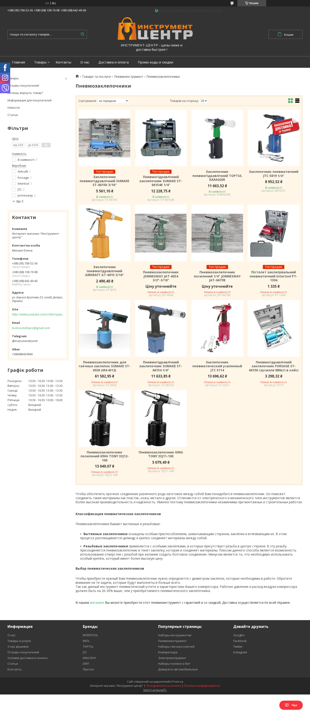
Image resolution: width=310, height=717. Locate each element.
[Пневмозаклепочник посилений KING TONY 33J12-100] (104, 418)
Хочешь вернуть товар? (25, 93)
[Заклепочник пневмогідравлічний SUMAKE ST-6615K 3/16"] (104, 137)
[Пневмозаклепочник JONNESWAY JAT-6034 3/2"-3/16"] (161, 233)
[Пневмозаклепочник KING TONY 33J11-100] (161, 418)
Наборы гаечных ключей (176, 646)
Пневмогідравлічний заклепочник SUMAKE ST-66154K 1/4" (160, 181)
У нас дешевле (18, 646)
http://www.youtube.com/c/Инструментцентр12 (38, 314)
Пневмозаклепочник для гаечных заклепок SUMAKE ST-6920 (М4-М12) (104, 366)
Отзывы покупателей (23, 85)
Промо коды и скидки (155, 62)
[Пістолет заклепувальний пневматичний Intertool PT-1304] (273, 233)
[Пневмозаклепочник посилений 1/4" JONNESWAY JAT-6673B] (217, 233)
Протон (88, 669)
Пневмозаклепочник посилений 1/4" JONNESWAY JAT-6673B (217, 276)
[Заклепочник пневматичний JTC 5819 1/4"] (273, 137)
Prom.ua (177, 682)
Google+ (239, 635)
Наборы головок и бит (174, 664)
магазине (97, 602)
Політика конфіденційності (202, 686)
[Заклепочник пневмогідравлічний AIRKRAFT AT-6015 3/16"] (104, 233)
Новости (13, 108)
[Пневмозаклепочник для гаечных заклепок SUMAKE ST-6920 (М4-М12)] (104, 328)
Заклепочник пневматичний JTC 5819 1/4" (273, 174)
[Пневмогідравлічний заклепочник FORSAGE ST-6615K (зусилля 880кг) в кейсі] (273, 328)
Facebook (240, 641)
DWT (86, 664)
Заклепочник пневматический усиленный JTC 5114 (217, 366)
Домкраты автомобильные (178, 669)
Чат (294, 705)
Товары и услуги (19, 641)
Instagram (240, 652)
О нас (84, 62)
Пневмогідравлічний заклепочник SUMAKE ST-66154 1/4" (160, 366)
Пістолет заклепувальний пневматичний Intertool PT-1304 (274, 276)
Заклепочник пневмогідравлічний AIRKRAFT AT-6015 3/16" (104, 271)
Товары (40, 62)
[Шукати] (82, 34)
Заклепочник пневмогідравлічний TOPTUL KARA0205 (217, 176)
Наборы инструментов (174, 635)
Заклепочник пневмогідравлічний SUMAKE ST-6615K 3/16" (104, 181)
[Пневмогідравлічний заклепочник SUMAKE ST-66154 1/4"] (161, 328)
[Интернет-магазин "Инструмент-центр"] (155, 28)
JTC (85, 652)
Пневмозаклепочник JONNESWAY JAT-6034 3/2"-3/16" (161, 276)
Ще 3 (19, 201)
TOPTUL (88, 646)
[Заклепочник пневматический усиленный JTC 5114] (217, 328)
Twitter (238, 646)
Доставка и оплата (113, 62)
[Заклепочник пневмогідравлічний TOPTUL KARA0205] (217, 137)
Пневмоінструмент (128, 77)
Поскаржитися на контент (163, 686)
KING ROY (89, 658)
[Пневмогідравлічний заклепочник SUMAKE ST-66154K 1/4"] (161, 137)
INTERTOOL (90, 635)
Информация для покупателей (29, 100)
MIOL (86, 641)
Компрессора (167, 652)
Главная (18, 62)
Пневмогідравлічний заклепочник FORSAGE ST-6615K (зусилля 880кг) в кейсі (273, 366)
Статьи (12, 115)
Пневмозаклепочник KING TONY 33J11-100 (161, 454)
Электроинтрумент (172, 658)
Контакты (63, 62)
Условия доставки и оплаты (27, 658)
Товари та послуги (96, 77)
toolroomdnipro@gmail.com (31, 328)
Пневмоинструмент (172, 641)
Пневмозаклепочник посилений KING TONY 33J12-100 (105, 456)
